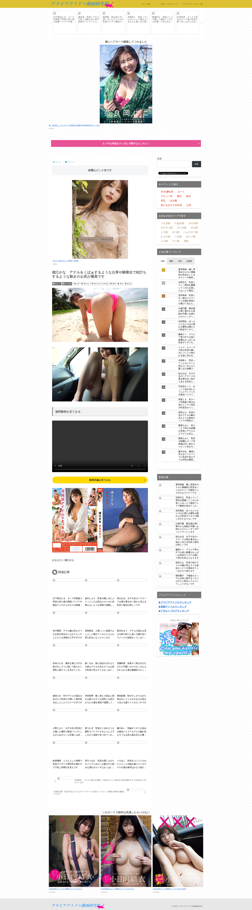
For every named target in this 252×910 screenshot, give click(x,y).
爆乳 (179, 196)
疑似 (114, 284)
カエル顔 (68, 284)
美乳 (121, 284)
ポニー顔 (190, 236)
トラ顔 (164, 232)
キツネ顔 (181, 227)
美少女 (129, 284)
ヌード (181, 191)
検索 (159, 158)
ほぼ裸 (173, 200)
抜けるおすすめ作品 (101, 284)
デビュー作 (167, 196)
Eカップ (58, 284)
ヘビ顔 (178, 236)
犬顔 (186, 241)
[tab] (162, 261)
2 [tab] (122, 38)
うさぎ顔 (165, 223)
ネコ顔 (175, 232)
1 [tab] (118, 38)
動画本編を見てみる (100, 480)
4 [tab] (130, 38)
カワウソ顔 (167, 227)
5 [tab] (134, 38)
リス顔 (164, 241)
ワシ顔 (175, 241)
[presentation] (162, 261)
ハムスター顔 (191, 232)
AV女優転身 (167, 191)
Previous (50, 23)
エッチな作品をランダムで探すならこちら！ (126, 143)
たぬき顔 (179, 223)
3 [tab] (126, 38)
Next (202, 23)
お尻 (77, 284)
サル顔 (194, 227)
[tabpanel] (64, 22)
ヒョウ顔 (165, 236)
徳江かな (86, 284)
